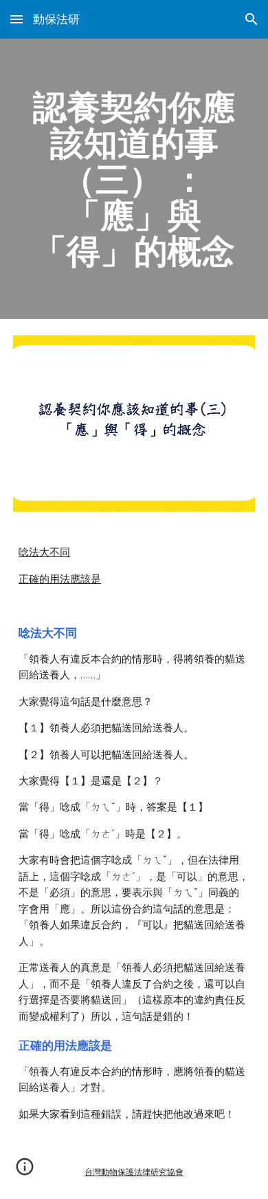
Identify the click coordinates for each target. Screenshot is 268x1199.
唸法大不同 (44, 552)
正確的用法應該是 (60, 579)
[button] (16, 19)
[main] (134, 178)
